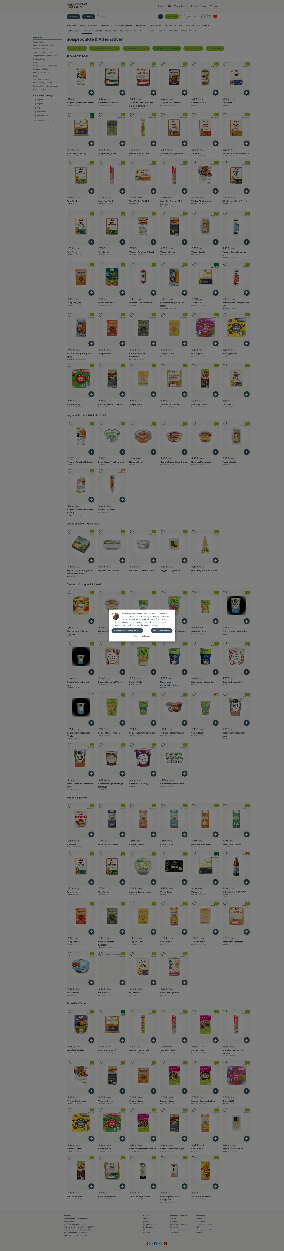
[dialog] (142, 625)
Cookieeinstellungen (142, 636)
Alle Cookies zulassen (161, 630)
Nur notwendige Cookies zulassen (127, 630)
